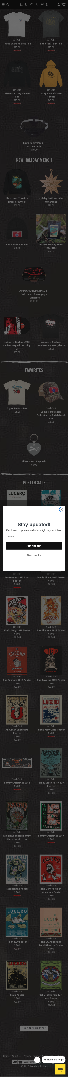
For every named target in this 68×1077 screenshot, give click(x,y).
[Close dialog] (61, 509)
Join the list (34, 546)
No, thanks (34, 555)
